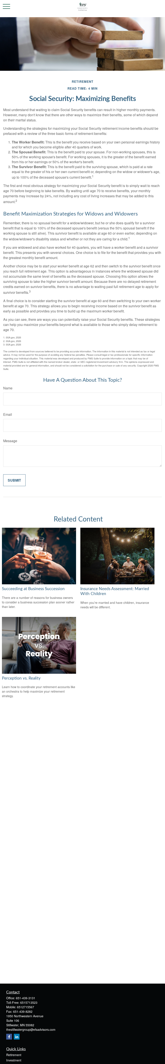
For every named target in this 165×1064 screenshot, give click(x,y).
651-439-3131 (25, 998)
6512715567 (25, 1007)
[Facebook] (9, 1037)
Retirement (13, 1055)
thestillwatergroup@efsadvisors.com (30, 1029)
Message (10, 440)
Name (7, 388)
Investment (13, 1060)
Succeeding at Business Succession (33, 589)
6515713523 (28, 1002)
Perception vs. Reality (21, 678)
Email (7, 414)
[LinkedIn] (17, 1037)
